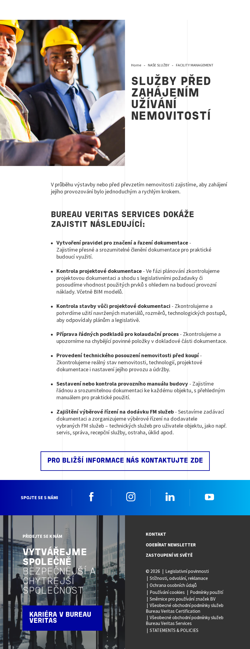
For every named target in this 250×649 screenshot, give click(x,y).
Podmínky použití (206, 592)
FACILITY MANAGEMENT (194, 65)
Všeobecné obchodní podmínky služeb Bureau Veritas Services (184, 620)
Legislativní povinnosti (187, 571)
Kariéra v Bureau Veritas (60, 618)
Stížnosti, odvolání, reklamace (179, 578)
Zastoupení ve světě (169, 555)
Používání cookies (167, 592)
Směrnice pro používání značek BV (183, 599)
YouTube (209, 496)
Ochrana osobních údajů (173, 585)
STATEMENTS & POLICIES (174, 630)
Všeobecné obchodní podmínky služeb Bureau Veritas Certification (184, 608)
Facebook (91, 496)
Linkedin (170, 496)
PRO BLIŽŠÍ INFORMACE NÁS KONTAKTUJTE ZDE (125, 461)
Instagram (130, 496)
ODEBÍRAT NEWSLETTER (171, 545)
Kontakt (156, 534)
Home (136, 65)
